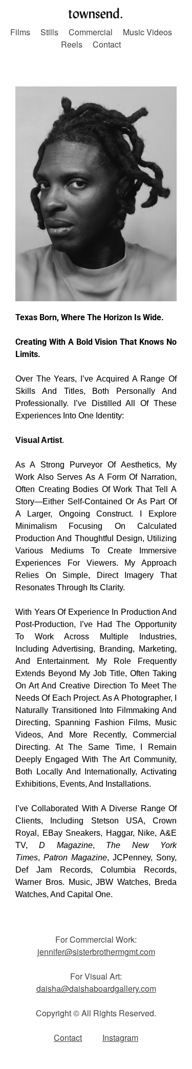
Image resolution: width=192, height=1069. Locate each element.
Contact (107, 44)
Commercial (91, 32)
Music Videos (147, 32)
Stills (49, 32)
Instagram (120, 1037)
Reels (71, 44)
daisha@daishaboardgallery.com (96, 988)
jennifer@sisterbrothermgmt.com (96, 951)
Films (20, 32)
